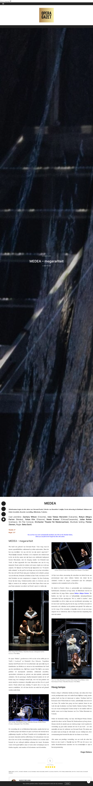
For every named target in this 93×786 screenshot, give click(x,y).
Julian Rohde (32, 771)
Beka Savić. (15, 771)
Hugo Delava (47, 265)
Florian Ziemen (23, 771)
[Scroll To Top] (88, 781)
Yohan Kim (79, 771)
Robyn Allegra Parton (51, 771)
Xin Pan (74, 771)
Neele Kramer (40, 771)
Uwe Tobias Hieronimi (65, 771)
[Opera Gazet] (46, 15)
